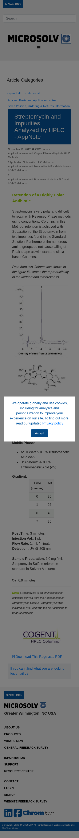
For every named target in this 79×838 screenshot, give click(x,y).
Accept (39, 433)
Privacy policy (52, 423)
